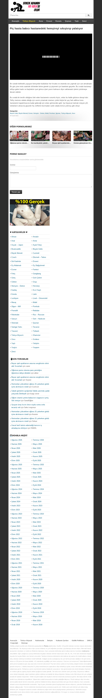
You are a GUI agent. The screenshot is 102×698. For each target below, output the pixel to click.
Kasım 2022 (37, 530)
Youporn (36, 347)
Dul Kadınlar (16, 261)
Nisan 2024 (15, 497)
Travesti (14, 331)
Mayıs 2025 (37, 469)
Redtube (36, 311)
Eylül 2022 (37, 534)
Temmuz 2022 (38, 538)
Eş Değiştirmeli (39, 265)
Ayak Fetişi (37, 245)
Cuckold (36, 253)
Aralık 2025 (15, 456)
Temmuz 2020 (38, 588)
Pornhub (52, 113)
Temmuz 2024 (38, 489)
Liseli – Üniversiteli (40, 298)
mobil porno (85, 651)
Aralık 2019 (15, 604)
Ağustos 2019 (16, 612)
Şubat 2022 (15, 551)
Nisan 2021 (15, 571)
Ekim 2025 (15, 460)
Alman (13, 237)
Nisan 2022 (15, 547)
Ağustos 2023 (16, 514)
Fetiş (13, 274)
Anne (41, 21)
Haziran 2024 (16, 493)
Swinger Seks (16, 327)
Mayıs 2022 (37, 543)
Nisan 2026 (15, 448)
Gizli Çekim (37, 278)
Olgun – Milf (16, 306)
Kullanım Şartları (62, 640)
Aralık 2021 (15, 555)
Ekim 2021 (15, 559)
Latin (35, 294)
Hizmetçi (36, 286)
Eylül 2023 (37, 510)
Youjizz (14, 347)
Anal (13, 241)
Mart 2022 (37, 547)
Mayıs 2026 (37, 444)
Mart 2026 (37, 448)
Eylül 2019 (37, 608)
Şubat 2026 (15, 452)
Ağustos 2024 (16, 489)
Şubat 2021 (15, 575)
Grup (35, 282)
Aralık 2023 (15, 506)
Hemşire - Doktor (38, 113)
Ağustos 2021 (16, 563)
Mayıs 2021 (37, 567)
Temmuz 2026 (38, 440)
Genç (13, 278)
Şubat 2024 (15, 502)
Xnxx (73, 113)
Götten (14, 282)
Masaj (13, 302)
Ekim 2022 (15, 534)
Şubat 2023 (15, 526)
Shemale (14, 323)
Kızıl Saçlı (37, 290)
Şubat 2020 (15, 600)
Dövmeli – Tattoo (39, 257)
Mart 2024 (37, 497)
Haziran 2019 (16, 616)
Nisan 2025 (15, 473)
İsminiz (12, 165)
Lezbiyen (14, 298)
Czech (13, 257)
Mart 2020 (37, 596)
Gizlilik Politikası (78, 640)
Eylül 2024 (37, 485)
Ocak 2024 (37, 502)
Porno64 (14, 311)
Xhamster (36, 335)
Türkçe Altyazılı (66, 113)
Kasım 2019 (37, 604)
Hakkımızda (39, 640)
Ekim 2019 (15, 608)
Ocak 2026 (37, 452)
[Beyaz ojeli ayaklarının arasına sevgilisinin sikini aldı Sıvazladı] (61, 136)
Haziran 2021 (16, 567)
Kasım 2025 (37, 456)
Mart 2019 (37, 621)
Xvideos (36, 339)
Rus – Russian (38, 315)
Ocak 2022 (37, 551)
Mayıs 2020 (37, 592)
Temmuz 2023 (38, 514)
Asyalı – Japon (17, 245)
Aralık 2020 (15, 579)
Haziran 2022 (16, 543)
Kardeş (14, 290)
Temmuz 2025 (38, 465)
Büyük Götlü (14, 113)
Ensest (49, 21)
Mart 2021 (37, 571)
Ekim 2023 (15, 510)
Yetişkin (36, 343)
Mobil (46, 113)
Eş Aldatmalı (16, 265)
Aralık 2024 (15, 481)
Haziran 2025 (16, 469)
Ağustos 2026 (16, 440)
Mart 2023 (37, 522)
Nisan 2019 (15, 621)
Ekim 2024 (15, 485)
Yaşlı (77, 21)
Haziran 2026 (16, 444)
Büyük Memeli (23, 113)
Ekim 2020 (15, 584)
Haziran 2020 (16, 592)
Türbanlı (36, 331)
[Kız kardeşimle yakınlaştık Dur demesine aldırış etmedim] (40, 136)
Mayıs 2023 (37, 518)
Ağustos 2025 (16, 465)
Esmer (30, 113)
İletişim (50, 640)
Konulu (58, 21)
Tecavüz (36, 327)
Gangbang (37, 274)
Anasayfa (15, 21)
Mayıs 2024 (37, 493)
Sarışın (14, 319)
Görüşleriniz (14, 173)
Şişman (68, 21)
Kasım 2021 (37, 555)
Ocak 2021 (37, 575)
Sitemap (24, 643)
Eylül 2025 (37, 460)
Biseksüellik (16, 249)
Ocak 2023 (37, 526)
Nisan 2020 (15, 596)
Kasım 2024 (37, 481)
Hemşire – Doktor (18, 286)
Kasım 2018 (37, 625)
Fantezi (36, 270)
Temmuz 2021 (38, 563)
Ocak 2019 (15, 625)
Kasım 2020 (37, 579)
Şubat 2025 (15, 477)
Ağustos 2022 (16, 538)
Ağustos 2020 (16, 588)
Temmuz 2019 (38, 612)
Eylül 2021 (37, 559)
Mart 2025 (37, 473)
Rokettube (15, 315)
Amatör (36, 237)
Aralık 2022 (15, 530)
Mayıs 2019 (37, 616)
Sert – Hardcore (39, 319)
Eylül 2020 (37, 584)
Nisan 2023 (15, 522)
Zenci (84, 21)
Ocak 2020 (37, 600)
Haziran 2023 (16, 518)
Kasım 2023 (37, 506)
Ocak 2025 (37, 477)
